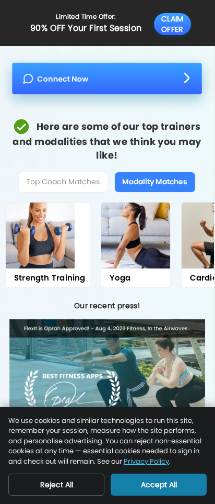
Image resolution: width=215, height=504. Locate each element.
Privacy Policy (146, 461)
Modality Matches (154, 181)
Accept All (159, 484)
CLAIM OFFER (172, 24)
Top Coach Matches (63, 181)
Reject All (56, 484)
